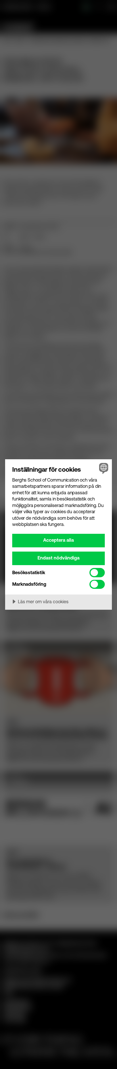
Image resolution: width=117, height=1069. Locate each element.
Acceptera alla (58, 540)
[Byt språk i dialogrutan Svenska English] (103, 468)
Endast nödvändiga (58, 557)
